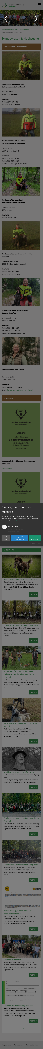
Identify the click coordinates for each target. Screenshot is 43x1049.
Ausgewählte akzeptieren (19, 538)
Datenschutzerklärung (23, 521)
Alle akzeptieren (35, 538)
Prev (6, 18)
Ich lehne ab (6, 538)
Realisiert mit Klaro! (35, 543)
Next (36, 18)
